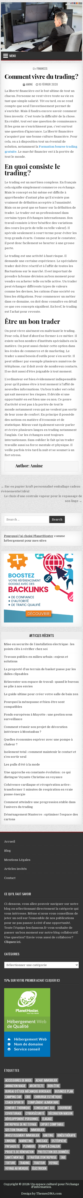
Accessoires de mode (18, 1080)
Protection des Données (53, 1152)
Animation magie (15, 1086)
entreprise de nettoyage (20, 1124)
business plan (64, 1091)
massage (42, 1141)
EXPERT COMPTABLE (52, 1124)
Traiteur (39, 1163)
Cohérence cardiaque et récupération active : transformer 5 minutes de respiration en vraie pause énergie (38, 789)
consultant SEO (44, 1108)
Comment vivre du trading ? (41, 76)
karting (48, 1135)
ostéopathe (59, 1141)
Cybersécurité (35, 1113)
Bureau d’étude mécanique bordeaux (28, 1091)
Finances (42, 68)
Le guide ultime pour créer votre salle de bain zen (41, 694)
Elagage (47, 1119)
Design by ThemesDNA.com (41, 1193)
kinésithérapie (66, 1135)
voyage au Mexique (16, 1168)
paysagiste (12, 1146)
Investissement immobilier (22, 1135)
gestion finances (16, 1130)
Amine (29, 84)
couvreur (64, 1108)
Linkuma (10, 1141)
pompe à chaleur (49, 1146)
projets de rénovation (19, 1152)
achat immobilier (46, 1080)
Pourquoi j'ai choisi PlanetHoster (28, 536)
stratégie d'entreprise (41, 1157)
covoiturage (13, 1113)
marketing (26, 1141)
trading (24, 1163)
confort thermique (17, 1108)
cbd (27, 1097)
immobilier (37, 1130)
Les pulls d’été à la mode (22, 764)
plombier (29, 1146)
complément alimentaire (43, 1102)
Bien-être (53, 1086)
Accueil (9, 841)
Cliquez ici (12, 942)
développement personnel (21, 1119)
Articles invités (15, 868)
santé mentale (14, 1157)
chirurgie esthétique (47, 1097)
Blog (7, 850)
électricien (39, 1168)
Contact (9, 878)
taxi (62, 1157)
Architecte (37, 1086)
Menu (12, 55)
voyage (53, 1163)
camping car (13, 1097)
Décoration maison (60, 1113)
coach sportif (14, 1102)
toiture (10, 1163)
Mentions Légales (17, 860)
